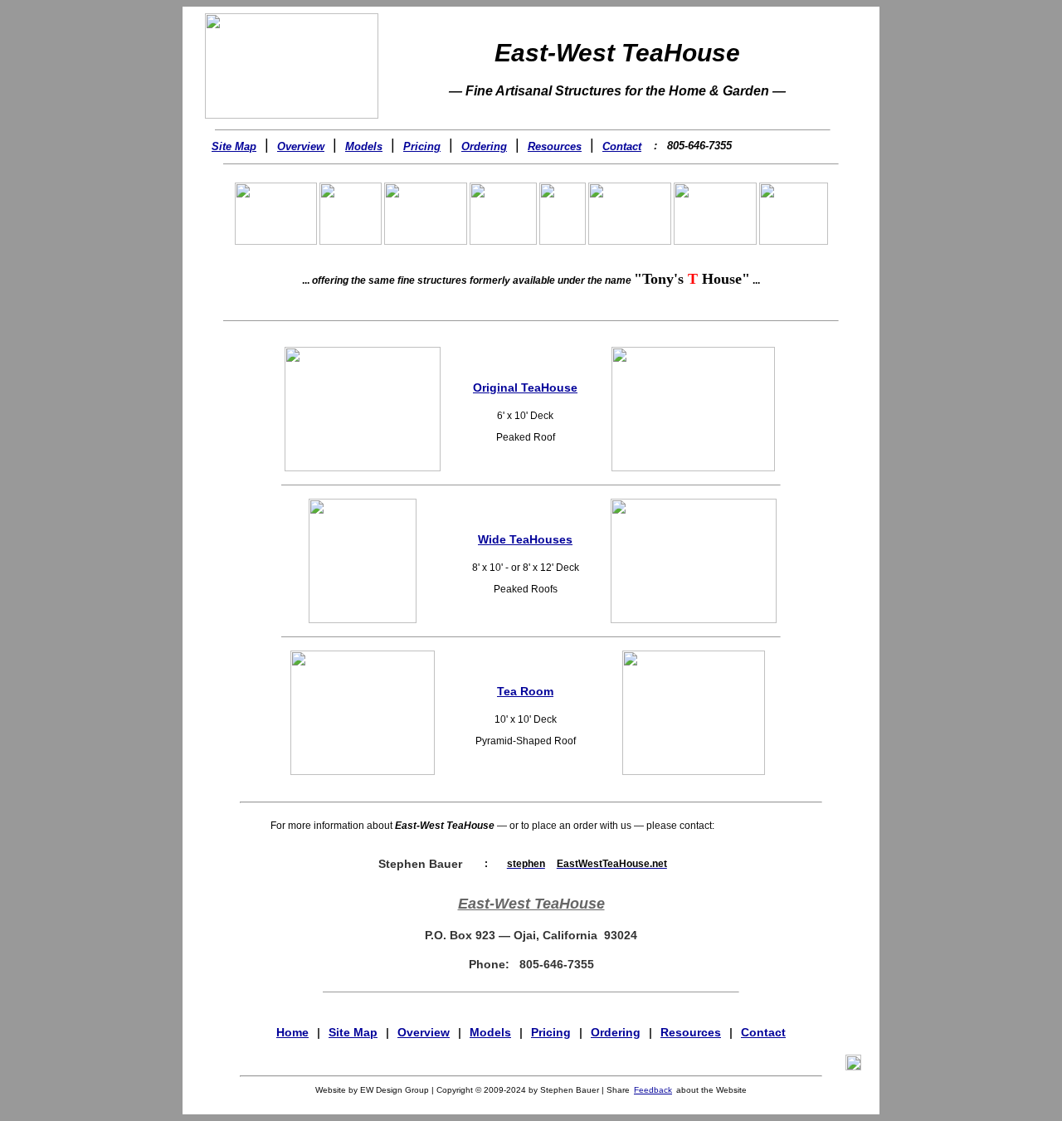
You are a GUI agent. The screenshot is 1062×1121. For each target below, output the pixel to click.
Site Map (234, 146)
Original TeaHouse (525, 387)
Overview (300, 146)
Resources (555, 146)
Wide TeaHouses (525, 539)
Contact (621, 146)
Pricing (422, 146)
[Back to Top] (853, 1061)
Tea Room (525, 691)
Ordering (484, 146)
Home (292, 1032)
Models (363, 146)
